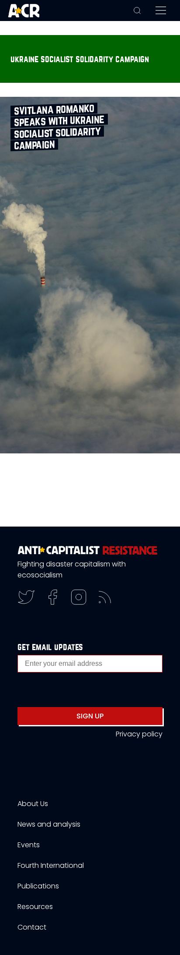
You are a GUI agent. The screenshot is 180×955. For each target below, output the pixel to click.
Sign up (90, 716)
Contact (31, 927)
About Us (32, 804)
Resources (35, 907)
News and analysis (48, 824)
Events (28, 845)
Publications (38, 886)
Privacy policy (139, 734)
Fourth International (50, 865)
